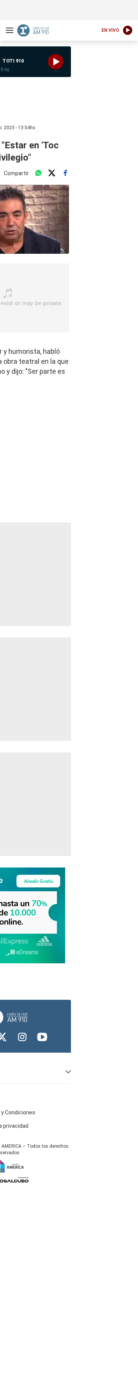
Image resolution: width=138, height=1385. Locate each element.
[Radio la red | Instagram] (22, 1037)
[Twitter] (52, 173)
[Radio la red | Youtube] (42, 1037)
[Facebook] (65, 173)
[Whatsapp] (38, 173)
